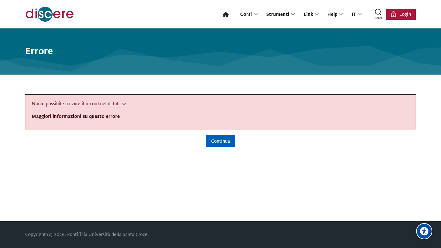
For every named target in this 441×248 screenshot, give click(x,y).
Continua (220, 141)
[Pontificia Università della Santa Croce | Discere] (49, 14)
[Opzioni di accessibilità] (424, 231)
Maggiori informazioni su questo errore (76, 116)
